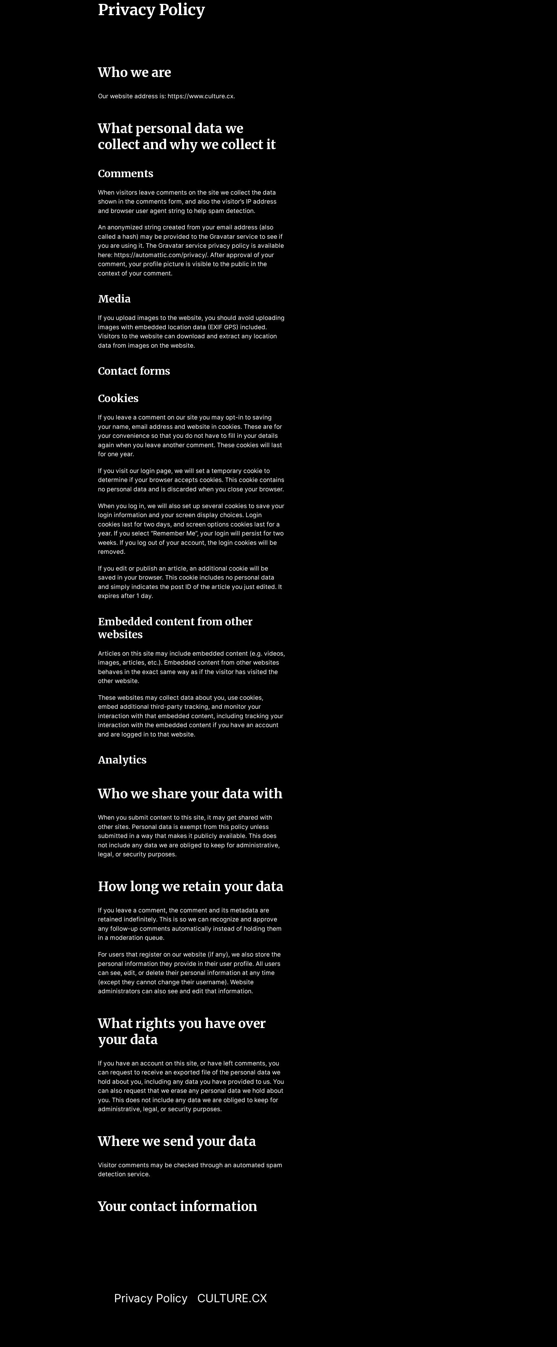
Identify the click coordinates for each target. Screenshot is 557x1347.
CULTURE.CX (232, 1298)
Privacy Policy (151, 1298)
